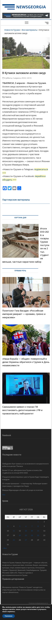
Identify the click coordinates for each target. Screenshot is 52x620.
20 (26, 535)
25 (14, 540)
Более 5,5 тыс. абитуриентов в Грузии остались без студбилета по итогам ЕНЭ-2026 (22, 471)
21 (32, 535)
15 (38, 531)
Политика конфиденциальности (38, 603)
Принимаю (8, 616)
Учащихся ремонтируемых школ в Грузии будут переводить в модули (25, 478)
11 (14, 531)
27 (26, 540)
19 (20, 535)
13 (26, 531)
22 (38, 535)
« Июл (4, 548)
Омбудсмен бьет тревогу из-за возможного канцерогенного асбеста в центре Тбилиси (25, 465)
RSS (3, 495)
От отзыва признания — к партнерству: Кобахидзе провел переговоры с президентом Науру (24, 484)
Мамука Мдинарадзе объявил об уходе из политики (22, 490)
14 (32, 531)
